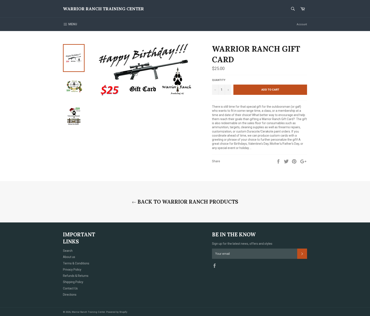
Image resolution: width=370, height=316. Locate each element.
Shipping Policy (73, 282)
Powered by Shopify (116, 312)
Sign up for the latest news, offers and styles (242, 243)
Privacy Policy (72, 269)
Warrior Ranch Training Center (103, 8)
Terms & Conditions (76, 263)
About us (69, 257)
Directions (69, 294)
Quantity (218, 80)
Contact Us (70, 288)
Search (68, 250)
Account (302, 24)
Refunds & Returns (75, 275)
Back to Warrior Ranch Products (187, 201)
